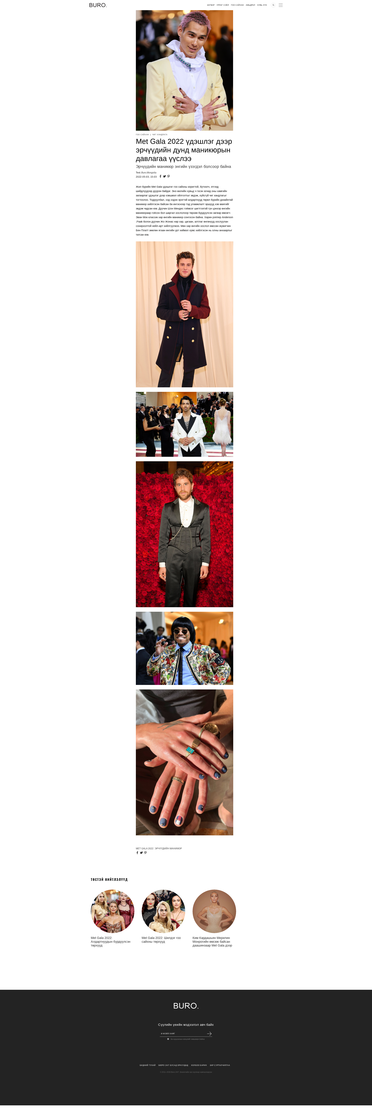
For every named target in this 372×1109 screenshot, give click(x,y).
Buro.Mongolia (148, 172)
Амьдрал (250, 5)
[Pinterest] (169, 177)
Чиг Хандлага (159, 135)
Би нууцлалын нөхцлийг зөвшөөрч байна (188, 1039)
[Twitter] (165, 177)
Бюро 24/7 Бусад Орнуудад (173, 1065)
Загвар (211, 5)
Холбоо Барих (199, 1065)
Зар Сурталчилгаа (220, 1065)
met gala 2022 (144, 848)
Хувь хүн (262, 5)
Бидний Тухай (148, 1065)
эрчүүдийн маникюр (168, 848)
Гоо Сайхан (237, 5)
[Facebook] (161, 177)
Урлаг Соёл (223, 5)
